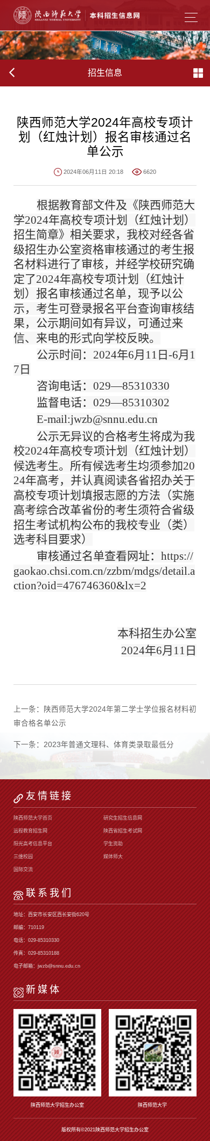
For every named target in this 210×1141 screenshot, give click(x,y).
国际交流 (23, 869)
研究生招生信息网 (122, 818)
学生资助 (113, 843)
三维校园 (23, 856)
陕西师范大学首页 (32, 818)
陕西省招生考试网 (122, 830)
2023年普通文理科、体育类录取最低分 (109, 745)
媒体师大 (113, 856)
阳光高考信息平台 (32, 843)
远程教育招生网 (30, 830)
